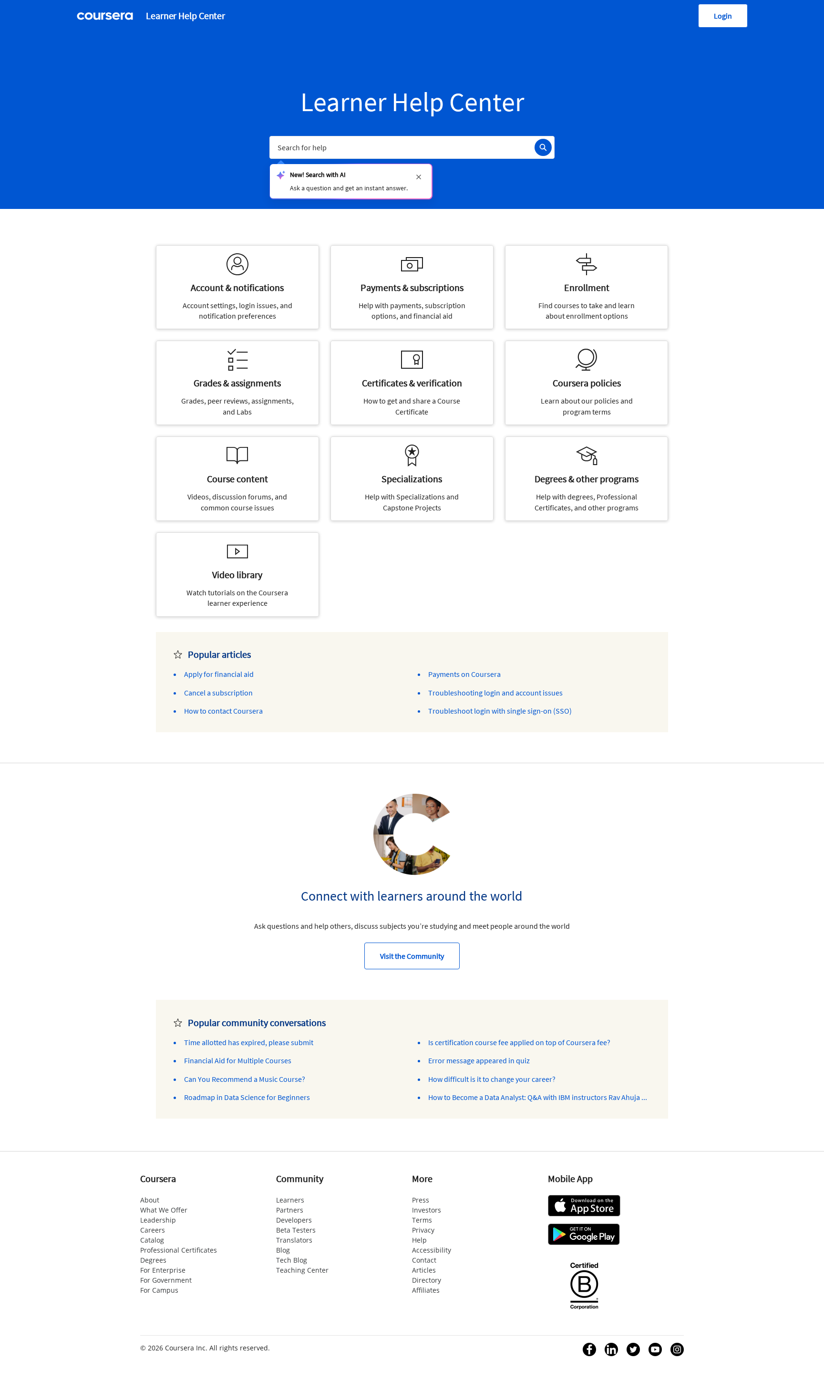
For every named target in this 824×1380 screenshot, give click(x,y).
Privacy (423, 1230)
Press (420, 1199)
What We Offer (163, 1209)
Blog (283, 1250)
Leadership (158, 1219)
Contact (424, 1260)
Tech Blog (291, 1260)
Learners (290, 1199)
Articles (424, 1270)
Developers (294, 1219)
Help (419, 1240)
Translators (294, 1240)
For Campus (159, 1290)
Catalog (152, 1240)
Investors (426, 1209)
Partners (289, 1209)
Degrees (153, 1260)
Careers (152, 1230)
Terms (422, 1219)
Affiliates (426, 1290)
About (149, 1199)
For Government (166, 1280)
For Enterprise (162, 1270)
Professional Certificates (178, 1250)
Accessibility (431, 1250)
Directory (426, 1280)
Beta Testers (296, 1230)
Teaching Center (302, 1270)
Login (723, 16)
